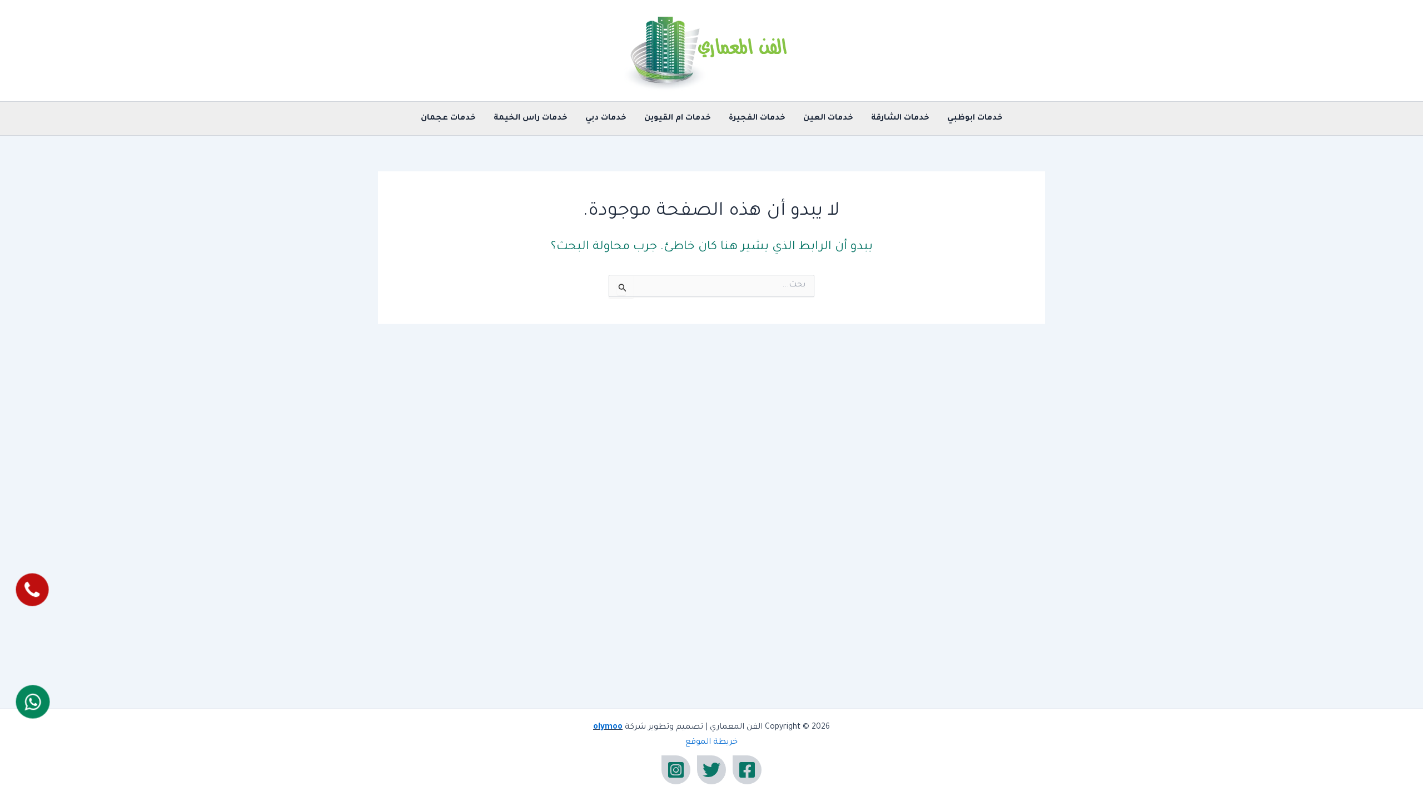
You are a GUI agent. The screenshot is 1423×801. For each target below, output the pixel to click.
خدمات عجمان (448, 118)
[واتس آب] (32, 701)
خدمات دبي (605, 118)
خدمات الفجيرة (757, 118)
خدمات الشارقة (900, 118)
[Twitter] (711, 769)
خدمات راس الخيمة (531, 118)
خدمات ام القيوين (677, 118)
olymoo (608, 727)
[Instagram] (675, 769)
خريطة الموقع (711, 742)
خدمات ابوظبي (975, 118)
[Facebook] (747, 769)
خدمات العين (828, 118)
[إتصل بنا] (32, 590)
